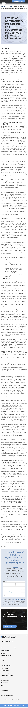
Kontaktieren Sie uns (5, 663)
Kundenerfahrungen (5, 673)
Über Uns (3, 653)
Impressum (9, 702)
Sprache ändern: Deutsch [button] (7, 641)
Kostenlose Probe (18, 1)
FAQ (2, 678)
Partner (2, 658)
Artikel (2, 685)
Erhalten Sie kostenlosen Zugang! (14, 705)
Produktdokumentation (6, 688)
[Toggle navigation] (4, 3)
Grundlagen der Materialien (7, 675)
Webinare (3, 692)
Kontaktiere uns (10, 626)
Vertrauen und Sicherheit (6, 655)
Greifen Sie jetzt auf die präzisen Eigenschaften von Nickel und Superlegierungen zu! (14, 557)
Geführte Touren (4, 690)
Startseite (2, 702)
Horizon (14, 601)
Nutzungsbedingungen (18, 702)
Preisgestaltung (4, 668)
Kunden (2, 660)
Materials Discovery (5, 680)
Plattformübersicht (5, 670)
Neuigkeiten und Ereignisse (7, 695)
